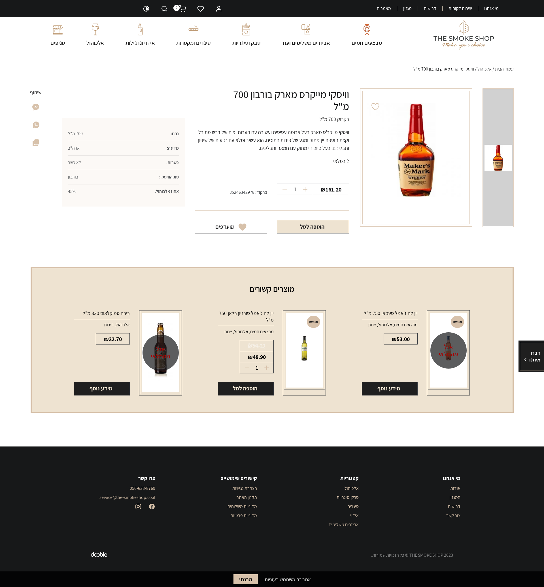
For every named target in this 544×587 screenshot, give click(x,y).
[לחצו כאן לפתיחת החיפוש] (164, 8)
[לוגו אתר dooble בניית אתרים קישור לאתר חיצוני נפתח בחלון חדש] (99, 555)
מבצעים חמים (367, 42)
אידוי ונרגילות (140, 42)
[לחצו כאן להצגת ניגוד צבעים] (146, 8)
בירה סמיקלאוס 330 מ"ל (106, 313)
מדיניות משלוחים (242, 506)
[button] (218, 8)
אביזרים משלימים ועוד (306, 42)
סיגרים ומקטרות (193, 42)
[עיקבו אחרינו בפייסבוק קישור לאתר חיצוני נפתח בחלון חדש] (151, 506)
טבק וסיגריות (246, 42)
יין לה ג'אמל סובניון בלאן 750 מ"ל (246, 316)
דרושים (430, 8)
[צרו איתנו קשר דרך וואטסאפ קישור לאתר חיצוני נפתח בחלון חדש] (36, 126)
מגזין (407, 8)
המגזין (454, 497)
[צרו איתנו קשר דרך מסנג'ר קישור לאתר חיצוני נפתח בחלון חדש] (35, 108)
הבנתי (245, 579)
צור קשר (453, 515)
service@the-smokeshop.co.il (127, 497)
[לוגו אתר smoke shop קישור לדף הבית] (464, 35)
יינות (372, 325)
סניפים (57, 42)
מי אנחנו (491, 8)
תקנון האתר (247, 497)
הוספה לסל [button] (245, 388)
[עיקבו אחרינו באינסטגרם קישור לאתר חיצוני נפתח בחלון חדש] (138, 506)
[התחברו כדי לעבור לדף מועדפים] (200, 8)
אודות (455, 488)
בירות (109, 325)
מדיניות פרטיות (243, 515)
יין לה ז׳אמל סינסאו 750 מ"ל (391, 313)
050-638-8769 (142, 488)
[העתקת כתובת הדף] (36, 143)
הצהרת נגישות (244, 488)
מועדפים (224, 226)
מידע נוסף (388, 388)
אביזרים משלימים (344, 525)
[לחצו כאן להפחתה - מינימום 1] (282, 189)
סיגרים (353, 506)
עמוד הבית (504, 69)
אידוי (354, 515)
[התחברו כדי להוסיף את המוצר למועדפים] (375, 106)
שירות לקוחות (460, 8)
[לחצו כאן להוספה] (307, 189)
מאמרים (384, 8)
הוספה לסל (312, 226)
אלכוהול (95, 42)
